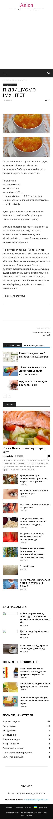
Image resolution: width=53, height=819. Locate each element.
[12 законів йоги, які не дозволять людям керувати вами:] (10, 371)
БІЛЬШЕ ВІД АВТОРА (34, 345)
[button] (5, 73)
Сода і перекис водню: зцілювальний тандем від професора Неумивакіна (33, 672)
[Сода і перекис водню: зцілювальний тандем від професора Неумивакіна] (10, 672)
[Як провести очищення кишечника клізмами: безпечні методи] (10, 537)
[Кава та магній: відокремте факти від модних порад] (10, 649)
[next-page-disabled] (9, 396)
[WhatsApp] (26, 107)
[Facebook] (6, 107)
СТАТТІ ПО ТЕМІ (12, 345)
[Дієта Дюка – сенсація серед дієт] (26, 428)
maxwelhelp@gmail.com (36, 799)
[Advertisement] (26, 41)
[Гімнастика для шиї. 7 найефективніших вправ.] (10, 357)
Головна (10, 807)
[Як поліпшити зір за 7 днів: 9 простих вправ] (10, 494)
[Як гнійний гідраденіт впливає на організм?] (10, 508)
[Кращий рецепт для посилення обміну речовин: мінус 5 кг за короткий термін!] (10, 479)
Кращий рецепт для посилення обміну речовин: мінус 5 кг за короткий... (34, 478)
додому (6, 80)
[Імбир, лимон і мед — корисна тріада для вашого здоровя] (10, 687)
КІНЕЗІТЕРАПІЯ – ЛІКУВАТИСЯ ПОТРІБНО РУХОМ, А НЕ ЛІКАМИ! (35, 583)
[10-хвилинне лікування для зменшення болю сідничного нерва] (10, 701)
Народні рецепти (19, 80)
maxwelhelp (8, 456)
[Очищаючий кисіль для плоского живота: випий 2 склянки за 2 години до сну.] (10, 522)
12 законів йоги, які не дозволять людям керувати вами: (32, 371)
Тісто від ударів (28, 566)
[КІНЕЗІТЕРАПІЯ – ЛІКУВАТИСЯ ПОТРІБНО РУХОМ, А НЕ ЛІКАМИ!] (10, 584)
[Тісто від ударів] (10, 570)
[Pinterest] (19, 107)
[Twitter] (13, 107)
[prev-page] (5, 396)
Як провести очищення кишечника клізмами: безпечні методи (31, 536)
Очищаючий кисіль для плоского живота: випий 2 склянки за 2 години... (33, 522)
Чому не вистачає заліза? (41, 334)
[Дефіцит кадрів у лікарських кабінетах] (10, 635)
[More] (33, 107)
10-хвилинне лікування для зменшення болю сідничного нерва (34, 700)
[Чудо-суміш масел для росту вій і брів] (10, 385)
